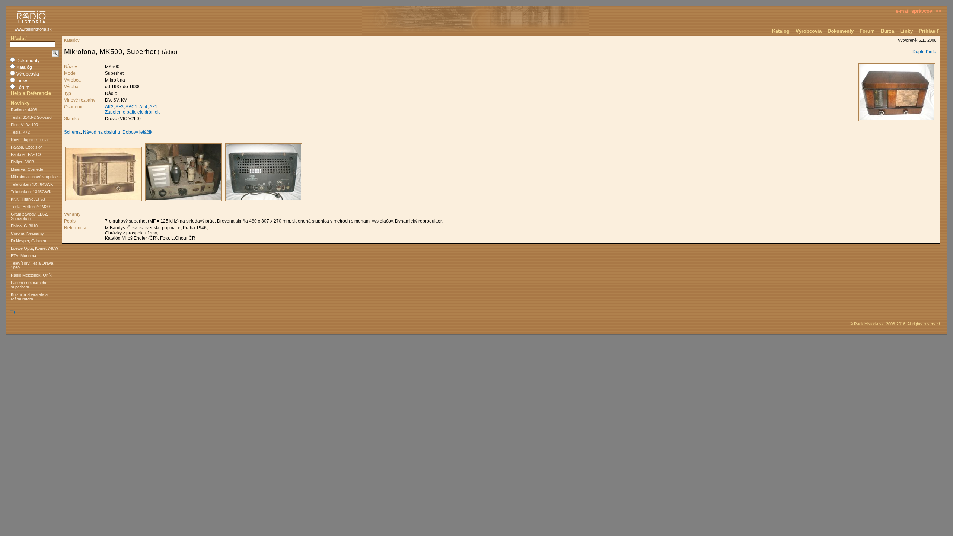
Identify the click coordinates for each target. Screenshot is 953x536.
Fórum (867, 31)
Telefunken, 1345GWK (31, 191)
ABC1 (131, 106)
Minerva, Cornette (27, 169)
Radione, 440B (24, 110)
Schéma (72, 132)
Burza (887, 31)
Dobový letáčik (137, 132)
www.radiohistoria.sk (33, 29)
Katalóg (781, 31)
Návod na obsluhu (101, 132)
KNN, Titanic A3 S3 (28, 199)
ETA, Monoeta (23, 255)
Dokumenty (841, 31)
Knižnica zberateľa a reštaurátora (29, 296)
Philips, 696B (22, 162)
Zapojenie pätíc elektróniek (132, 112)
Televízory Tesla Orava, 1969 (32, 265)
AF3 (119, 106)
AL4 (143, 106)
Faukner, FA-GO (26, 154)
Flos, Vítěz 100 (24, 124)
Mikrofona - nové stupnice (34, 177)
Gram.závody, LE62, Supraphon (29, 216)
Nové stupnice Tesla (29, 139)
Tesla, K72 (20, 132)
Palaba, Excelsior (26, 147)
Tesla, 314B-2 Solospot (31, 117)
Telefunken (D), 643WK (32, 184)
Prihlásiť (929, 31)
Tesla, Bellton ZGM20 (30, 206)
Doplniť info (924, 51)
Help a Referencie (31, 93)
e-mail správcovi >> (918, 11)
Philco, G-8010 (24, 226)
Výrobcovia (809, 31)
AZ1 (153, 106)
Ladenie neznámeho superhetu (29, 284)
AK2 (109, 106)
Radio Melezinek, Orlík (31, 275)
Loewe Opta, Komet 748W (34, 248)
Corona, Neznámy (27, 233)
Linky (906, 31)
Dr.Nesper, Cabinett (28, 241)
